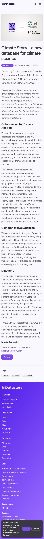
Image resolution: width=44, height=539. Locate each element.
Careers (5, 450)
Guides (5, 417)
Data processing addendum (14, 472)
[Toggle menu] (40, 4)
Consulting (6, 458)
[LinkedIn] (3, 508)
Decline (36, 529)
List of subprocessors (11, 491)
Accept (26, 529)
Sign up (7, 357)
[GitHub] (7, 508)
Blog (4, 425)
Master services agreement (14, 468)
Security (5, 499)
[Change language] (35, 4)
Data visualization (9, 399)
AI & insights (7, 403)
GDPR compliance (10, 483)
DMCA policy (8, 487)
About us (6, 443)
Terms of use (8, 480)
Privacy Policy (8, 535)
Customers (6, 454)
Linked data (7, 407)
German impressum (10, 495)
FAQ (4, 421)
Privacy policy (8, 476)
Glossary (6, 432)
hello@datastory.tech (11, 351)
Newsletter (6, 429)
